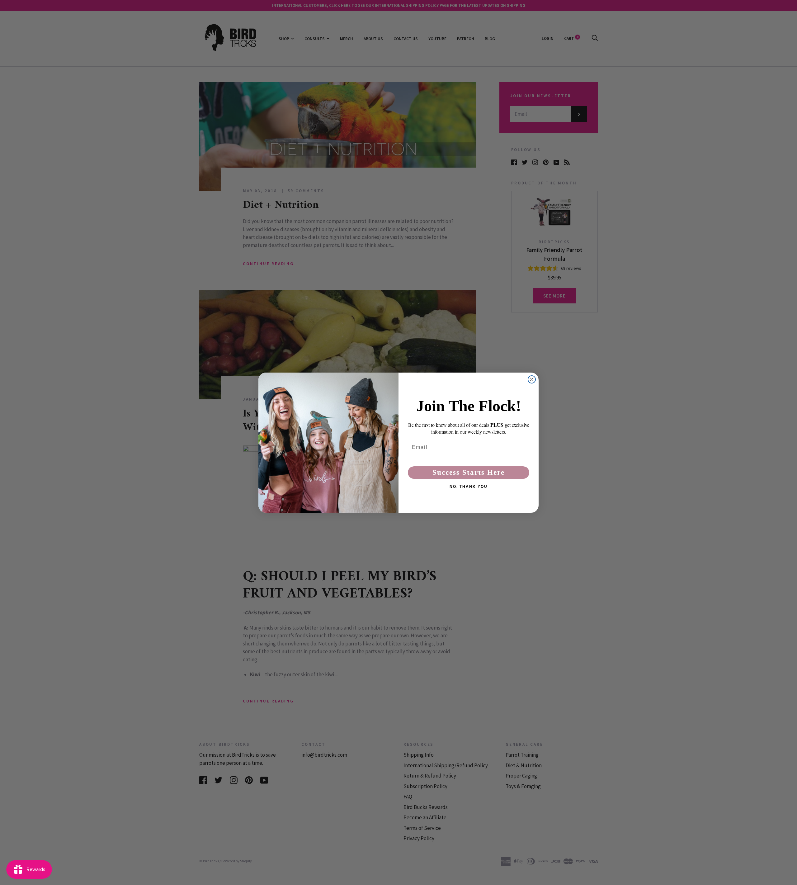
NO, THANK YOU (469, 486)
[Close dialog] (531, 379)
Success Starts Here (468, 472)
